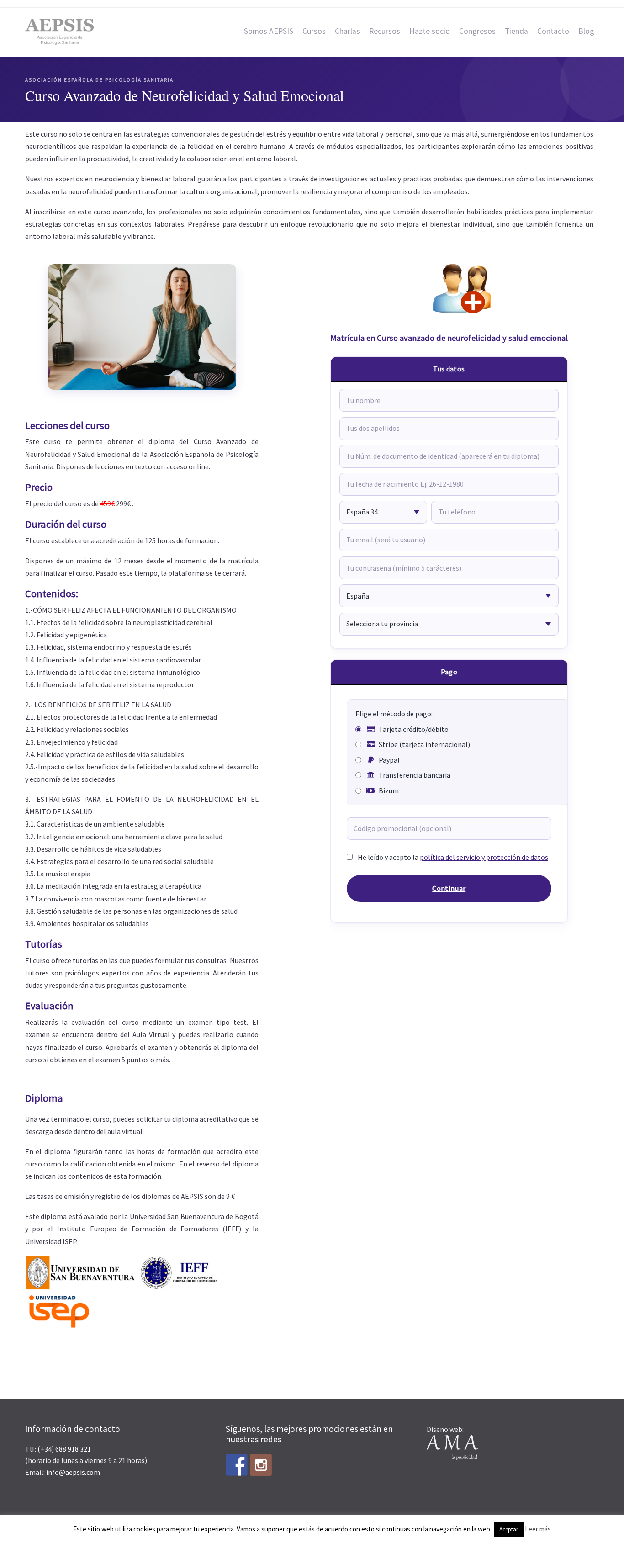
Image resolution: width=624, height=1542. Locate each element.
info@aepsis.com (73, 1472)
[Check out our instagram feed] (261, 1465)
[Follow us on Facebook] (237, 1465)
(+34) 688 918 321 (64, 1448)
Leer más (538, 1529)
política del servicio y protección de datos (484, 857)
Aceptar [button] (508, 1529)
